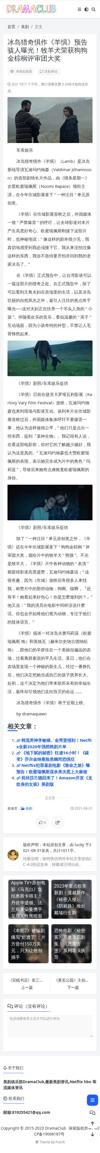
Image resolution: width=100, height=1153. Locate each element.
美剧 (25, 26)
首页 (11, 26)
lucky (80, 844)
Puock (60, 1142)
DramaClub (55, 1128)
